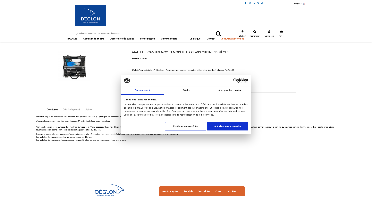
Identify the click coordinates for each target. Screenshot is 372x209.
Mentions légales (170, 191)
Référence (135, 58)
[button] (93, 38)
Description (52, 109)
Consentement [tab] (142, 90)
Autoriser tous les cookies (227, 126)
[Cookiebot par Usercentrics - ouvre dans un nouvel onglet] (235, 81)
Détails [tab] (186, 90)
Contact (218, 191)
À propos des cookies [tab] (229, 90)
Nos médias (204, 191)
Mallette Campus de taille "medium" (51, 116)
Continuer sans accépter (185, 126)
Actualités (188, 191)
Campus (169, 70)
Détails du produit (71, 109)
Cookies (232, 191)
